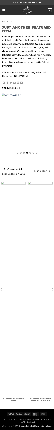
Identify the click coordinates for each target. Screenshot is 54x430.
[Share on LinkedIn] (21, 83)
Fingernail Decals (29, 420)
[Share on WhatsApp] (4, 83)
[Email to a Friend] (14, 83)
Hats (22, 422)
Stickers (46, 420)
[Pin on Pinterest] (18, 83)
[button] (4, 10)
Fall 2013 (7, 21)
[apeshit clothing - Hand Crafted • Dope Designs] (27, 10)
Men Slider (40, 171)
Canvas (31, 422)
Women (13, 420)
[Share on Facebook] (7, 83)
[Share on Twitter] (11, 83)
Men (5, 420)
